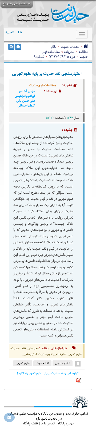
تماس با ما (48, 423)
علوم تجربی (22, 363)
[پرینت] (18, 47)
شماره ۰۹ (38, 56)
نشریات (69, 51)
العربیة (10, 32)
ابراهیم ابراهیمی (25, 96)
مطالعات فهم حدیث (42, 85)
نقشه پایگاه (30, 423)
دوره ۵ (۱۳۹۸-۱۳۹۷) (62, 56)
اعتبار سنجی (62, 363)
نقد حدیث (42, 363)
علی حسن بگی (25, 101)
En (20, 32)
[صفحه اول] (85, 46)
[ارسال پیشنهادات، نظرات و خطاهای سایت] (9, 417)
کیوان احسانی (26, 105)
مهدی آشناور (27, 91)
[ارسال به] (11, 47)
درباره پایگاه (66, 423)
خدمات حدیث (70, 46)
